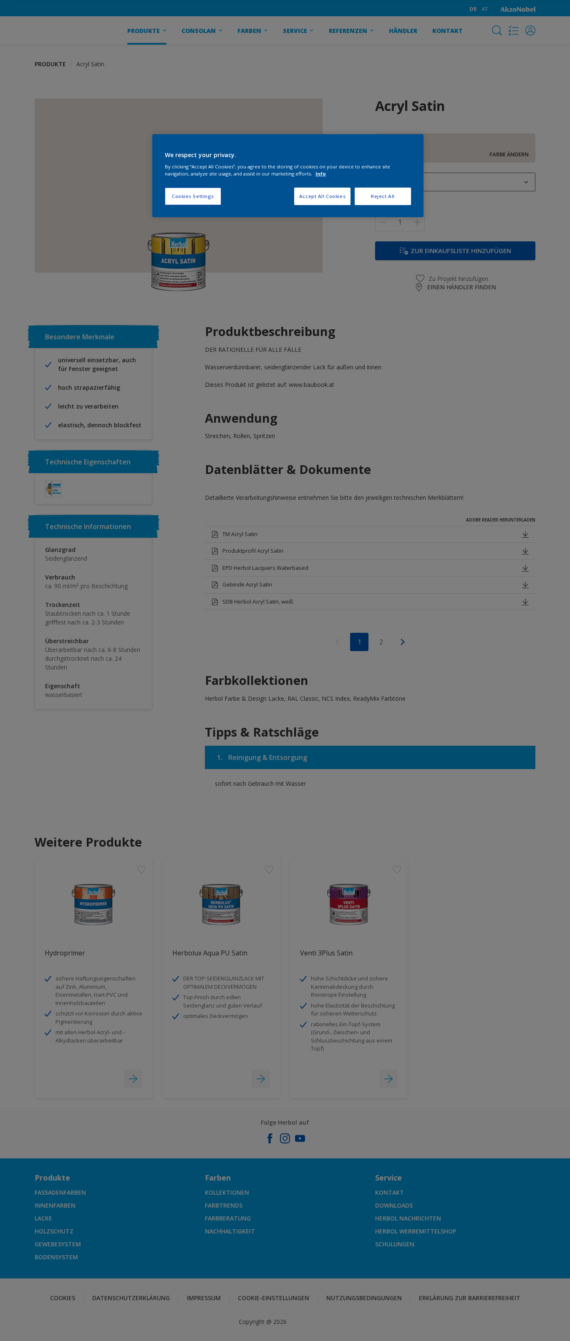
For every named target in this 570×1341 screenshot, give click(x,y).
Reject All (383, 196)
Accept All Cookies (322, 196)
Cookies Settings (193, 196)
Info (320, 173)
